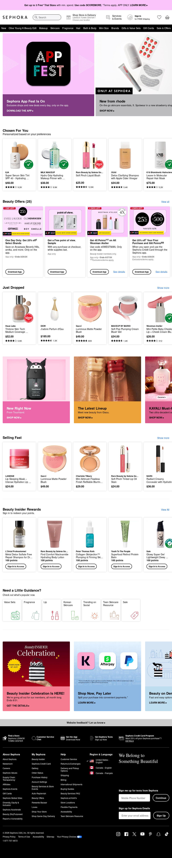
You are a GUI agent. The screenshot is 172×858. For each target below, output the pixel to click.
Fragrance (67, 28)
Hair (78, 28)
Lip (45, 602)
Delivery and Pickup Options (70, 769)
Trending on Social (89, 603)
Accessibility (66, 811)
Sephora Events (10, 788)
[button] (19, 544)
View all (165, 201)
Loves (34, 807)
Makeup (43, 28)
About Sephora (9, 759)
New (3, 28)
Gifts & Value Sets (131, 28)
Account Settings (39, 781)
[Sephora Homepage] (15, 17)
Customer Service (69, 759)
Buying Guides (67, 788)
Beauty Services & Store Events (43, 787)
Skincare (55, 28)
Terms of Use (24, 836)
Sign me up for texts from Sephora (138, 790)
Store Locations (68, 802)
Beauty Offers (38, 797)
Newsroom (8, 763)
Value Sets (9, 602)
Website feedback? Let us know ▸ (86, 722)
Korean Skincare (68, 603)
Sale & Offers (164, 28)
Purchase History (39, 777)
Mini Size (104, 28)
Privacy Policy (9, 836)
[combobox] (47, 17)
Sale (125, 602)
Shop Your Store (39, 811)
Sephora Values (10, 772)
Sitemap (50, 836)
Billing (63, 779)
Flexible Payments (69, 807)
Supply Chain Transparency (9, 778)
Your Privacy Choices (66, 836)
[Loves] (159, 17)
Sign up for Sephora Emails (134, 808)
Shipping (65, 775)
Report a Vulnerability (13, 818)
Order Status (37, 772)
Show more (163, 287)
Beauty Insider (38, 759)
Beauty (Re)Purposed (13, 814)
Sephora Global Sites (12, 797)
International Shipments (71, 784)
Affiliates (6, 784)
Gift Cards (148, 28)
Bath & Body (89, 28)
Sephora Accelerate (12, 809)
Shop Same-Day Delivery (43, 816)
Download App (15, 271)
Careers (6, 768)
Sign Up (161, 815)
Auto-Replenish (39, 793)
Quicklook (10, 155)
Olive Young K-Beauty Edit (22, 28)
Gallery (35, 768)
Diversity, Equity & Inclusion (11, 803)
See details (119, 271)
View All (165, 509)
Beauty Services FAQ (70, 793)
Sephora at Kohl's (69, 797)
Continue (161, 798)
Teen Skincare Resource (110, 603)
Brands (115, 28)
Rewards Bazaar (39, 802)
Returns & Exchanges (70, 763)
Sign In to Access (16, 566)
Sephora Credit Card (41, 763)
